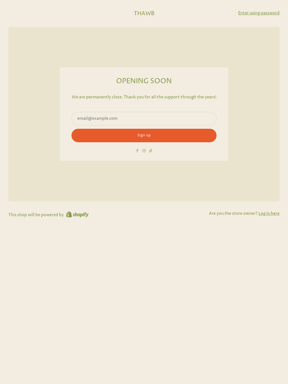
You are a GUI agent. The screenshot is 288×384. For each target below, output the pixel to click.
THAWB (144, 13)
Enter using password (259, 13)
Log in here (269, 213)
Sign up (144, 135)
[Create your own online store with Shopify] (77, 215)
